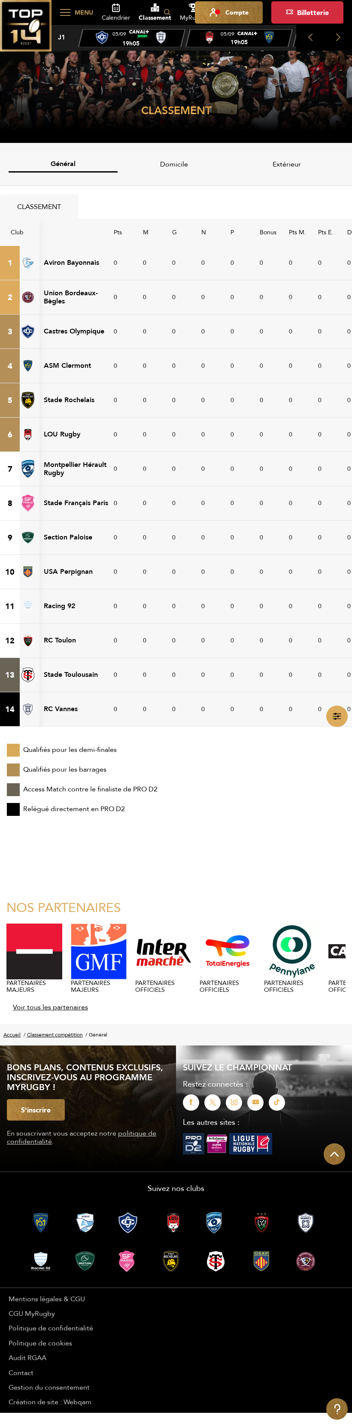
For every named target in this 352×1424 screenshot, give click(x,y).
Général (63, 163)
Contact (21, 1372)
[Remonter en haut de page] (334, 1154)
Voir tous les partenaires (50, 1007)
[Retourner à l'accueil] (26, 30)
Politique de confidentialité (51, 1328)
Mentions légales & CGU (47, 1299)
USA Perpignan (68, 571)
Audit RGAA (27, 1357)
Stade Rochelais (69, 399)
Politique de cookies (40, 1343)
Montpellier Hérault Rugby (75, 468)
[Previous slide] (310, 38)
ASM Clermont (67, 365)
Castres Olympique (74, 331)
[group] (131, 38)
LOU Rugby (62, 434)
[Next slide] (338, 38)
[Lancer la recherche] (167, 12)
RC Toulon (60, 640)
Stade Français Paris (76, 502)
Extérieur (287, 164)
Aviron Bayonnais (71, 262)
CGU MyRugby (32, 1313)
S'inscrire (36, 1109)
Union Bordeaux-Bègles (71, 297)
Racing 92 (59, 605)
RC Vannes (61, 708)
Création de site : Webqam (50, 1402)
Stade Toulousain (71, 674)
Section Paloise (68, 537)
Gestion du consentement (49, 1387)
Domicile (174, 164)
